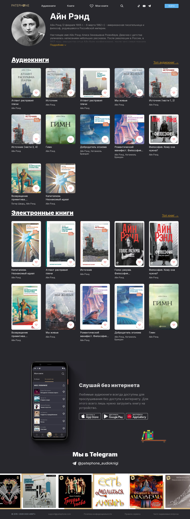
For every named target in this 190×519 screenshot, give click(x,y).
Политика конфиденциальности (98, 514)
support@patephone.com (59, 514)
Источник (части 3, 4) (24, 146)
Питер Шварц (18, 204)
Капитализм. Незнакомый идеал (57, 197)
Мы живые (121, 100)
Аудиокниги (48, 5)
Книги (70, 5)
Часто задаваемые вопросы (166, 514)
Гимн (49, 146)
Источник (51, 100)
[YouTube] (144, 5)
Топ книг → (170, 215)
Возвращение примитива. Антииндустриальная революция (24, 197)
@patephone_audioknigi (98, 463)
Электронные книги (42, 212)
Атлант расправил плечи (22, 102)
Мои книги (101, 5)
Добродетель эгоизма (93, 146)
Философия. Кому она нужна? (162, 148)
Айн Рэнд (16, 108)
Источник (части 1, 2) (162, 100)
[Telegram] (149, 5)
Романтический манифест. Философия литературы (128, 148)
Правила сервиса (132, 514)
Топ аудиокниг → (166, 62)
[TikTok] (139, 5)
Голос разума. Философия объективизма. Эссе (127, 271)
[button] (172, 6)
